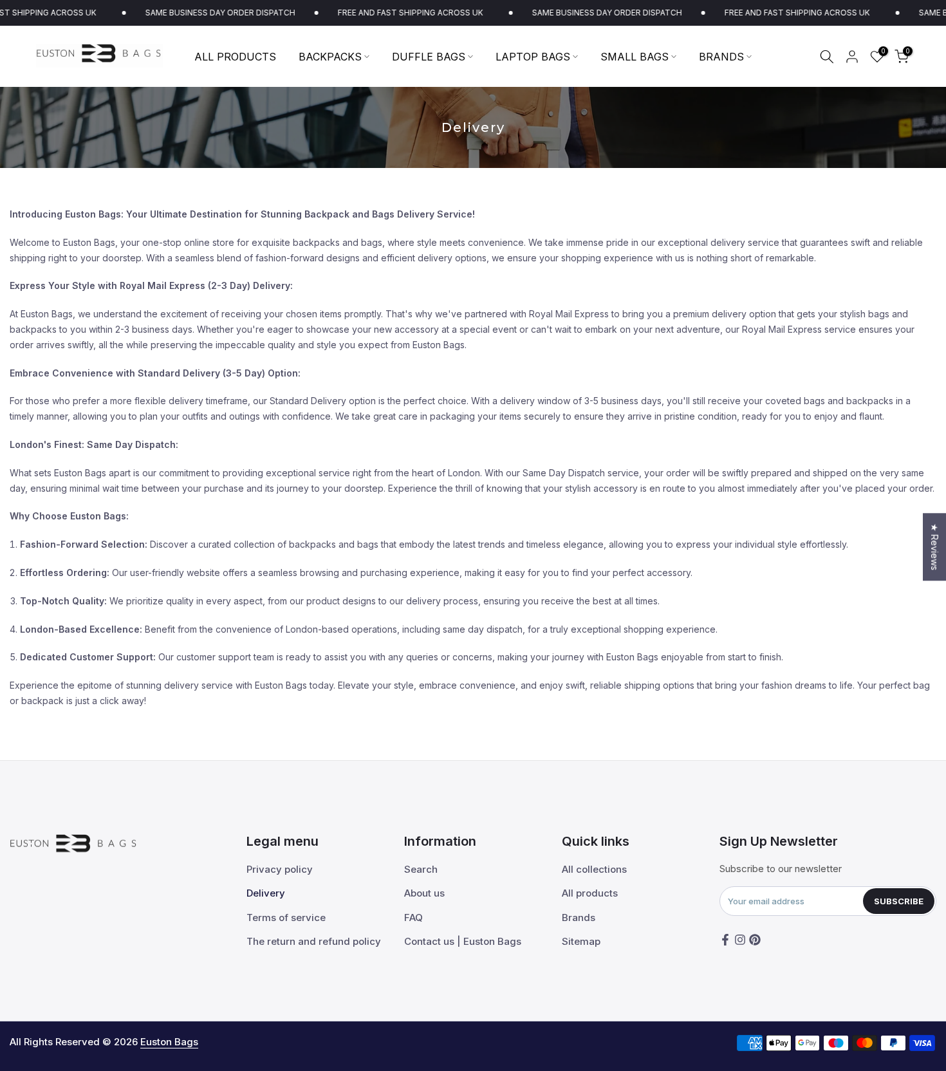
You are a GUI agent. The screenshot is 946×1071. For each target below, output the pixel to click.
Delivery (265, 893)
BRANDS (721, 56)
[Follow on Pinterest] (755, 939)
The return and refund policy (313, 941)
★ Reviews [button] (934, 546)
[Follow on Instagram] (740, 939)
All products (590, 893)
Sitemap (581, 941)
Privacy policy (279, 869)
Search (421, 869)
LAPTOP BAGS (533, 56)
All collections (594, 869)
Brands (578, 917)
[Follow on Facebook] (725, 939)
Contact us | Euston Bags (462, 941)
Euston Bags (169, 1042)
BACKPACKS (330, 56)
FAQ (413, 917)
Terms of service (286, 917)
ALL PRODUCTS (235, 56)
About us (424, 893)
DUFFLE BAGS (428, 56)
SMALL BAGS (634, 56)
